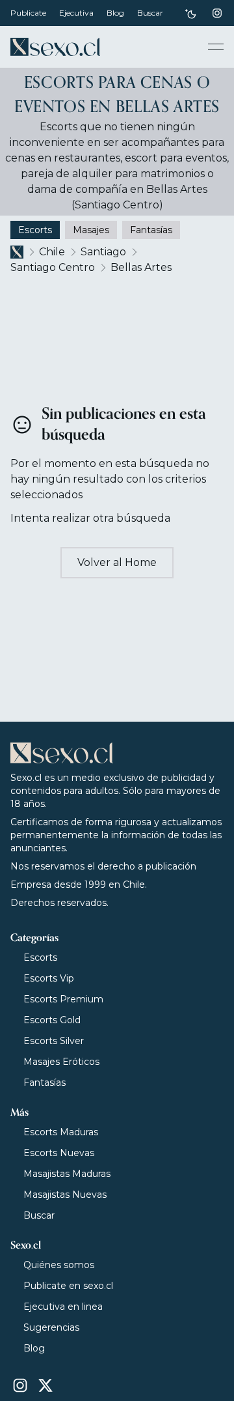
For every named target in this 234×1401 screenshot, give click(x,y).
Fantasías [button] (151, 230)
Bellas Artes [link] (141, 267)
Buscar (150, 13)
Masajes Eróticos (61, 1062)
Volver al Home (117, 562)
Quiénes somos (58, 1265)
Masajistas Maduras (66, 1174)
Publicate (28, 13)
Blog (115, 13)
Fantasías (44, 1082)
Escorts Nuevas (58, 1153)
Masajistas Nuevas (65, 1194)
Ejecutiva (76, 13)
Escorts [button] (35, 230)
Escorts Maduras (60, 1132)
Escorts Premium (63, 999)
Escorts (40, 957)
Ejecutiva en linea (63, 1306)
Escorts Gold (52, 1020)
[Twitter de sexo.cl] (45, 1385)
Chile (52, 252)
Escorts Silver (53, 1041)
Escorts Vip (48, 978)
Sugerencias (51, 1327)
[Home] (55, 47)
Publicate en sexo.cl (68, 1286)
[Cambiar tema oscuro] (190, 13)
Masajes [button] (91, 230)
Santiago (103, 252)
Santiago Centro (52, 267)
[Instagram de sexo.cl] (217, 13)
